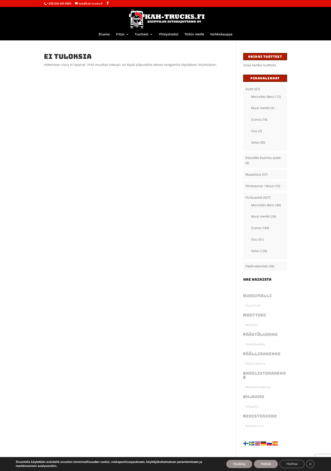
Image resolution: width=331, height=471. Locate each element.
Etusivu (104, 34)
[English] (258, 443)
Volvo (255, 142)
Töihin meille (194, 34)
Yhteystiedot (169, 34)
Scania (256, 119)
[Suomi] (246, 443)
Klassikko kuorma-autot (263, 158)
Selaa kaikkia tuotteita (259, 65)
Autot (249, 89)
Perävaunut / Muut (259, 186)
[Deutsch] (264, 443)
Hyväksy (239, 464)
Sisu (254, 131)
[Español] (275, 443)
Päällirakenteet (256, 266)
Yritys (120, 34)
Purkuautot (253, 197)
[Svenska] (252, 443)
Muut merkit (260, 108)
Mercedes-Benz (262, 96)
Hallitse (292, 464)
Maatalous (253, 174)
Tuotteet (141, 34)
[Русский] (269, 443)
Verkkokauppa (221, 34)
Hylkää (266, 464)
